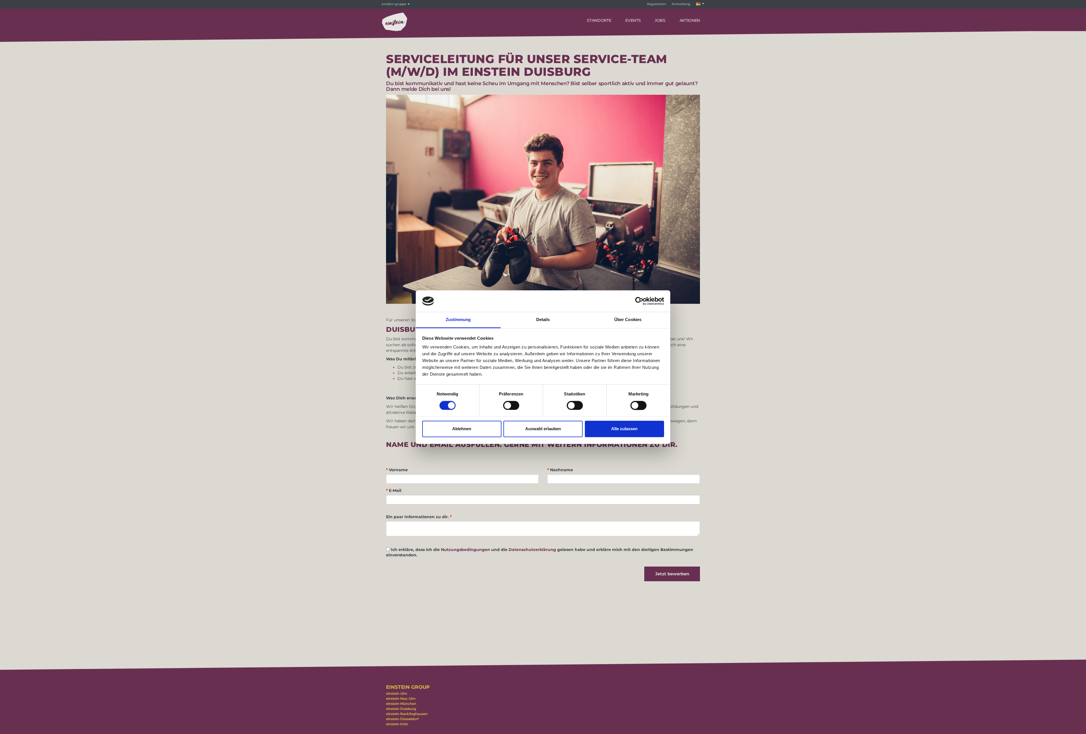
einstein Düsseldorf (402, 719)
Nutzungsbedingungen (465, 549)
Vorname (397, 470)
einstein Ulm (396, 693)
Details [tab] (543, 319)
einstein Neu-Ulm (401, 698)
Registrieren (656, 4)
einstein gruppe (394, 4)
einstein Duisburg (401, 709)
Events (633, 20)
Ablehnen (461, 429)
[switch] (511, 405)
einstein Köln (397, 724)
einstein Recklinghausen (407, 714)
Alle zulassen (624, 429)
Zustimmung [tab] (458, 319)
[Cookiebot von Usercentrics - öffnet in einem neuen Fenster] (639, 301)
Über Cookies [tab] (627, 319)
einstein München (401, 703)
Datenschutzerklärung (532, 549)
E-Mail (393, 490)
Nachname (560, 470)
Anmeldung (681, 4)
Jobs (660, 20)
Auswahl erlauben (543, 429)
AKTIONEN (690, 20)
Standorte (599, 20)
